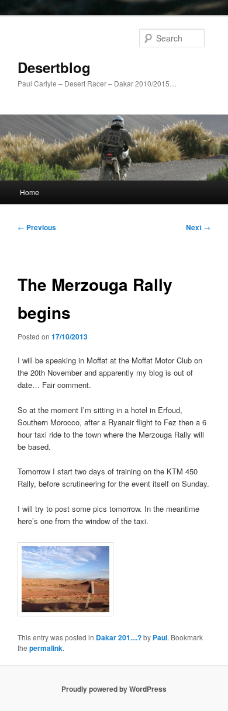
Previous (37, 227)
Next (198, 227)
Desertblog (54, 67)
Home (29, 192)
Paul (160, 637)
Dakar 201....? (118, 637)
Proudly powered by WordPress (114, 689)
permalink (46, 648)
